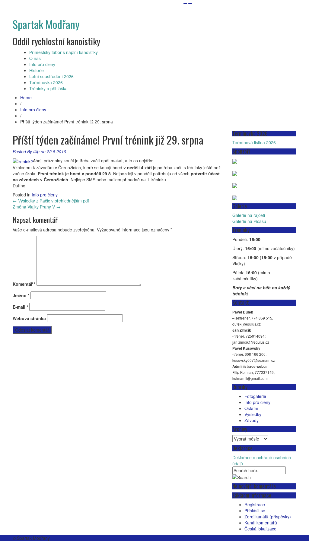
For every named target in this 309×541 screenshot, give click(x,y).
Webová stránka (29, 318)
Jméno (21, 295)
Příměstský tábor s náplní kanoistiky (63, 52)
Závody (251, 420)
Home (26, 97)
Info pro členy (42, 64)
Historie (36, 70)
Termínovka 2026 (46, 82)
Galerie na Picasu (249, 221)
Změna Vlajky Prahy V (36, 207)
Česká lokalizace (260, 529)
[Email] (185, 3)
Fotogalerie (255, 396)
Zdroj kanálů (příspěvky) (267, 517)
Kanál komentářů (260, 523)
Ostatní (251, 408)
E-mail (20, 307)
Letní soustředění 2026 (51, 76)
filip (36, 151)
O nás (35, 58)
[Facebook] (190, 3)
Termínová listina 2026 (254, 142)
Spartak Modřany (46, 24)
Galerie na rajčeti (248, 215)
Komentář (24, 284)
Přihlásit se (254, 511)
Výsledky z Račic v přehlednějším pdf (51, 201)
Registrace (254, 504)
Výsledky (252, 414)
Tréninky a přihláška (48, 88)
